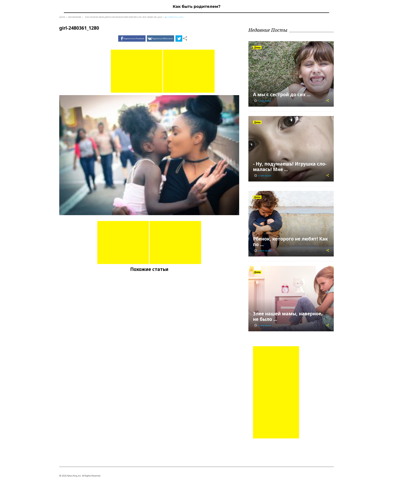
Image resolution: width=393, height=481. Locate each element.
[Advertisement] (136, 71)
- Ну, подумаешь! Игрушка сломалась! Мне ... (290, 166)
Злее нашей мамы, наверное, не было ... (288, 316)
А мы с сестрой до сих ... (281, 94)
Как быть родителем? (196, 6)
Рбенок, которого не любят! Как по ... (290, 241)
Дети (257, 47)
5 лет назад (262, 100)
